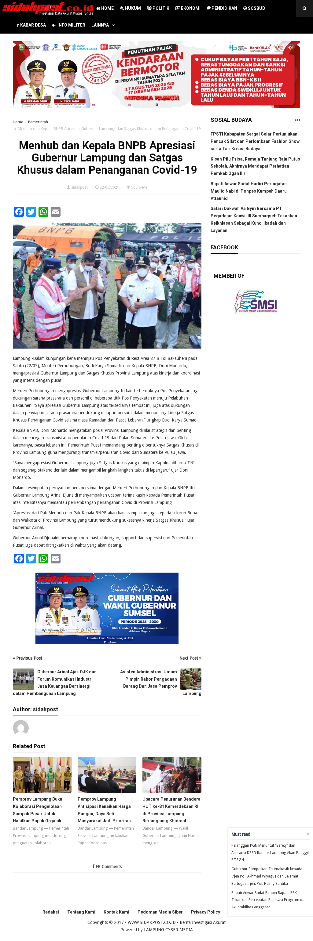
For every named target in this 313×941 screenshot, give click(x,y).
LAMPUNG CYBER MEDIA (168, 929)
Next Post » (190, 658)
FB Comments (108, 866)
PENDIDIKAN (224, 8)
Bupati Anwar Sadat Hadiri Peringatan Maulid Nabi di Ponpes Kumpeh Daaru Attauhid (249, 191)
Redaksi (50, 912)
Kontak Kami (116, 912)
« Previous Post (27, 658)
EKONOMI (190, 8)
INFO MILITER (71, 25)
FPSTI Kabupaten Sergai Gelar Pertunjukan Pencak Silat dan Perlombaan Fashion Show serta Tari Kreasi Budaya (255, 141)
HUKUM (132, 8)
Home (18, 122)
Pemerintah (38, 122)
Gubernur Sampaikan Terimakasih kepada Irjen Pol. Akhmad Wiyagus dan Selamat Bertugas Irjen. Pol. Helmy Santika (266, 876)
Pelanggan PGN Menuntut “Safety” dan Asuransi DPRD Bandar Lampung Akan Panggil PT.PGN (270, 852)
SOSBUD (256, 8)
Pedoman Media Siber (160, 912)
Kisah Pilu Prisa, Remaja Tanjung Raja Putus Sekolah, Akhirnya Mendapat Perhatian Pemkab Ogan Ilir (255, 166)
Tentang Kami (81, 912)
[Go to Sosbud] (297, 120)
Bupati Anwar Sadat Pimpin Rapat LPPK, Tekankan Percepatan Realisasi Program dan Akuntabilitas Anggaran (269, 900)
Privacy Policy (205, 912)
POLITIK (160, 8)
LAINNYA (100, 25)
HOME (107, 8)
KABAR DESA (32, 25)
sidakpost (79, 187)
